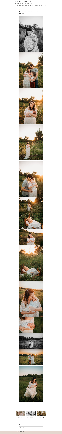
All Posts (17, 5)
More (41, 5)
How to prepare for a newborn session (20, 417)
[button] (38, 2)
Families (20, 5)
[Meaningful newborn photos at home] (31, 413)
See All (45, 409)
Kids (39, 5)
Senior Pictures (27, 5)
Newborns (23, 5)
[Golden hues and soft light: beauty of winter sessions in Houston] (41, 413)
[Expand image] (31, 34)
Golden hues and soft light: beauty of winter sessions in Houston (41, 417)
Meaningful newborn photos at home (31, 417)
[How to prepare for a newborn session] (20, 413)
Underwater (36, 5)
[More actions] (42, 9)
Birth (30, 5)
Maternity (33, 5)
